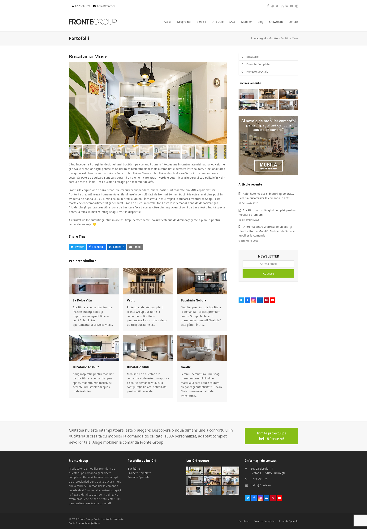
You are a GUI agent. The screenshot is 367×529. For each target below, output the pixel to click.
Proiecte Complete (139, 473)
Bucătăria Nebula (193, 300)
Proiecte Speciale (138, 477)
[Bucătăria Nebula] (202, 281)
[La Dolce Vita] (94, 281)
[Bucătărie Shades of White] (230, 470)
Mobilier (273, 38)
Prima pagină (258, 38)
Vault (131, 300)
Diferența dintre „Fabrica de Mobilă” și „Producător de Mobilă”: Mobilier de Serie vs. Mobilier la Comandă (267, 231)
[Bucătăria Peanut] (212, 480)
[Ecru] (194, 490)
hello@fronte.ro (106, 6)
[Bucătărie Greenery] (212, 470)
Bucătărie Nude (138, 367)
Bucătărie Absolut (86, 367)
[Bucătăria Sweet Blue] (212, 490)
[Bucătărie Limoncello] (194, 470)
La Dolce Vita (82, 300)
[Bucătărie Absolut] (94, 347)
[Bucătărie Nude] (148, 347)
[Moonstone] (230, 480)
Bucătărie (134, 468)
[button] (72, 103)
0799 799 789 (82, 6)
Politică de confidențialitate (84, 523)
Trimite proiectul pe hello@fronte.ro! (271, 436)
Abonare (268, 273)
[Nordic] (202, 347)
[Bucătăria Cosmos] (194, 480)
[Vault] (148, 281)
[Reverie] (230, 490)
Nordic (186, 367)
